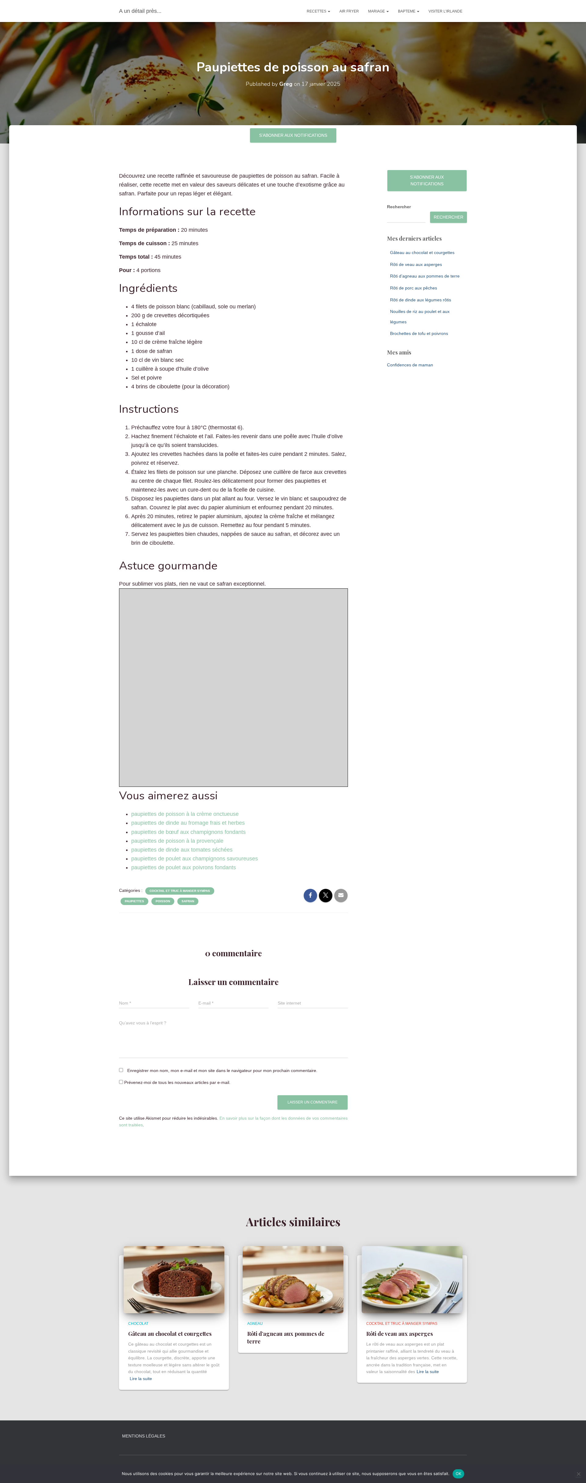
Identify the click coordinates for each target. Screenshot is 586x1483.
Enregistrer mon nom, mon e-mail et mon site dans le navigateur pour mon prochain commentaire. (222, 1070)
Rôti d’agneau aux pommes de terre (425, 276)
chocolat (138, 1323)
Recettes (317, 11)
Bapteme (407, 11)
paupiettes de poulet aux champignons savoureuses (194, 859)
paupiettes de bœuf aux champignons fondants (188, 832)
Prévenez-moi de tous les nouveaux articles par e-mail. (177, 1082)
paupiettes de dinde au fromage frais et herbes (188, 823)
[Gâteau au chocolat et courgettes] (174, 1279)
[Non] (578, 1474)
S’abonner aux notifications (293, 135)
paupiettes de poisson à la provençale (177, 841)
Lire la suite (141, 1378)
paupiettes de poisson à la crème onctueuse (185, 814)
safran (188, 901)
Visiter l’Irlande (445, 11)
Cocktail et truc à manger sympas (180, 890)
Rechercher (399, 206)
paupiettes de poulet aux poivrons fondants (183, 867)
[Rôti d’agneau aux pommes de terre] (293, 1279)
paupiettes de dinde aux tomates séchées (182, 850)
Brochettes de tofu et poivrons (419, 333)
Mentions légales (143, 1436)
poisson (163, 901)
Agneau (255, 1323)
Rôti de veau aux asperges (416, 264)
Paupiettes (134, 901)
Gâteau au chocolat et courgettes (422, 252)
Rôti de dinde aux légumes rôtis (420, 299)
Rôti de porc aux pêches (413, 287)
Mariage (377, 11)
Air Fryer (349, 11)
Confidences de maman (410, 364)
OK (458, 1473)
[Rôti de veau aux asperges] (412, 1279)
